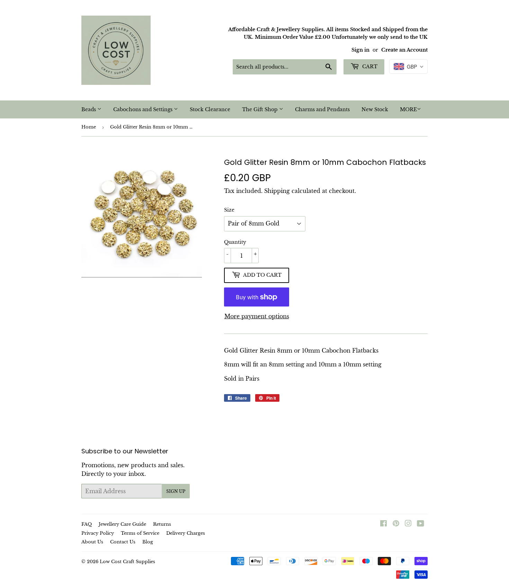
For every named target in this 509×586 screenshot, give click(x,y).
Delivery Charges (185, 533)
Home (88, 127)
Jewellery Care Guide (122, 524)
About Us (92, 542)
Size (229, 210)
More (408, 109)
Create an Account (404, 50)
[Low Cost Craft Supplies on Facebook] (383, 524)
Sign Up (175, 491)
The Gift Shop (260, 109)
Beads (89, 109)
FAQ (86, 524)
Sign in (360, 50)
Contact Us (122, 542)
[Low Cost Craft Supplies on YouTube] (420, 524)
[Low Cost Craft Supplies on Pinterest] (396, 524)
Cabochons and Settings (143, 109)
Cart (369, 66)
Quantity (235, 242)
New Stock (374, 109)
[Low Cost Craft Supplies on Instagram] (408, 524)
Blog (147, 542)
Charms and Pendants (322, 109)
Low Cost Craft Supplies (127, 562)
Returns (162, 524)
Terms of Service (140, 533)
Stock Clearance (210, 109)
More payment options (256, 316)
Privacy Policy (97, 533)
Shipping (277, 190)
